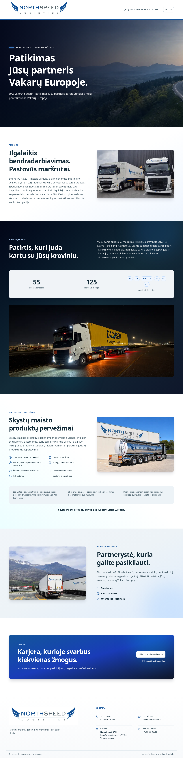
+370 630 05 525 (107, 719)
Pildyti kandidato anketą (149, 654)
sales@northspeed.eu (155, 661)
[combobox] (168, 9)
